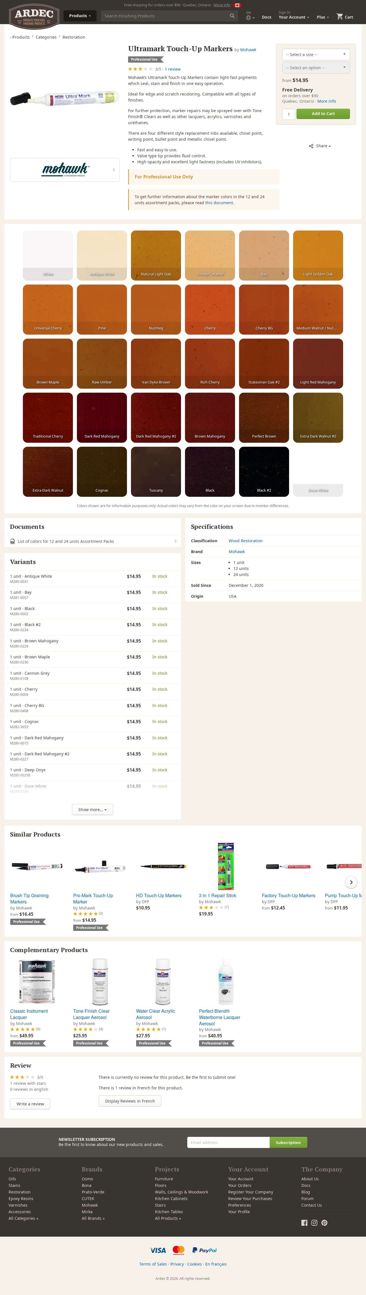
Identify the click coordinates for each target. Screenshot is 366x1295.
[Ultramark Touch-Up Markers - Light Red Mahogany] (318, 364)
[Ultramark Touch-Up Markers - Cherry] (210, 310)
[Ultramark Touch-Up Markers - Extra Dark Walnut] (48, 472)
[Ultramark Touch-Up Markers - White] (48, 256)
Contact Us (311, 1205)
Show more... (91, 809)
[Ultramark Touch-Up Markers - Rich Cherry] (210, 364)
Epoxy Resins (21, 1198)
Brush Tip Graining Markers (29, 898)
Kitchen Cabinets (171, 1198)
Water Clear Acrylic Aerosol (155, 1014)
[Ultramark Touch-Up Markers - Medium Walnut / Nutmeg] (318, 310)
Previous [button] (15, 882)
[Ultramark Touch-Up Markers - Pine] (102, 310)
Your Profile (239, 1211)
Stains (14, 1185)
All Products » (168, 1218)
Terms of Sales (153, 1264)
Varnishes (18, 1205)
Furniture (164, 1178)
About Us (310, 1178)
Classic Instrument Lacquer (29, 1014)
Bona (87, 1185)
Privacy (177, 1264)
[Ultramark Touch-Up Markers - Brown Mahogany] (210, 418)
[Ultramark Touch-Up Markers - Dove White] (318, 472)
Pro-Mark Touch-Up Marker (93, 898)
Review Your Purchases (250, 1198)
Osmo (87, 1178)
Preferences (239, 1205)
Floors (160, 1185)
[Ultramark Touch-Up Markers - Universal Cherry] (48, 310)
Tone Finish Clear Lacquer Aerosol (91, 1014)
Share (322, 145)
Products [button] (78, 15)
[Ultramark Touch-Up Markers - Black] (210, 472)
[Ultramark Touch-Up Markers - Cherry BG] (264, 310)
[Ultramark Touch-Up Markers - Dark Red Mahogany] (102, 418)
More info (222, 4)
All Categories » (23, 1218)
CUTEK (88, 1198)
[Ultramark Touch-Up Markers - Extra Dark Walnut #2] (318, 418)
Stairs (160, 1205)
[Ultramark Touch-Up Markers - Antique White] (102, 256)
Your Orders (239, 1185)
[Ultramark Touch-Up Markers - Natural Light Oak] (156, 256)
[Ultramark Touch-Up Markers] (65, 98)
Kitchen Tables (169, 1211)
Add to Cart (323, 113)
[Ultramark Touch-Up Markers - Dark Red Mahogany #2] (156, 418)
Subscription (288, 1142)
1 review (173, 69)
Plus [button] (321, 17)
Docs (266, 17)
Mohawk (248, 49)
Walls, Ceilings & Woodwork (181, 1192)
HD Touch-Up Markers (159, 895)
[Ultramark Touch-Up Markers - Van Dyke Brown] (156, 364)
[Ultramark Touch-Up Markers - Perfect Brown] (264, 418)
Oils (12, 1178)
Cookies (194, 1264)
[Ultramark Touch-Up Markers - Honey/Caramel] (210, 256)
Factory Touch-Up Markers (288, 895)
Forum (307, 1198)
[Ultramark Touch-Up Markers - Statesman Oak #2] (264, 364)
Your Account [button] (293, 15)
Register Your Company (250, 1192)
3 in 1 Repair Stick (217, 895)
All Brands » (93, 1218)
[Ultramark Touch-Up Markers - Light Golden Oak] (318, 256)
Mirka (87, 1211)
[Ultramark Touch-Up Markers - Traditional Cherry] (48, 418)
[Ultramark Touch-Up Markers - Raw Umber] (102, 364)
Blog (305, 1192)
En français (216, 1264)
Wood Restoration (246, 540)
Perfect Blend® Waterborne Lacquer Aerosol (219, 1017)
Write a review (30, 1104)
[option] (36, 884)
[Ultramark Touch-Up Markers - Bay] (264, 256)
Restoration (20, 1192)
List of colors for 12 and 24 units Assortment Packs (65, 541)
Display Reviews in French (130, 1101)
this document (219, 202)
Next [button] (351, 882)
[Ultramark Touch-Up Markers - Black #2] (264, 472)
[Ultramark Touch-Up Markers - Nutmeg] (156, 310)
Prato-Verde (93, 1192)
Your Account (240, 1178)
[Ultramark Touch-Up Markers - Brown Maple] (48, 364)
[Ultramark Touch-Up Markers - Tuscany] (156, 472)
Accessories (20, 1211)
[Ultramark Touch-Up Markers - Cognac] (102, 472)
